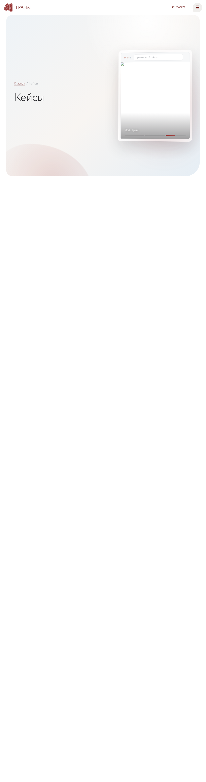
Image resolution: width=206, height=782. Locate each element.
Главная (19, 83)
